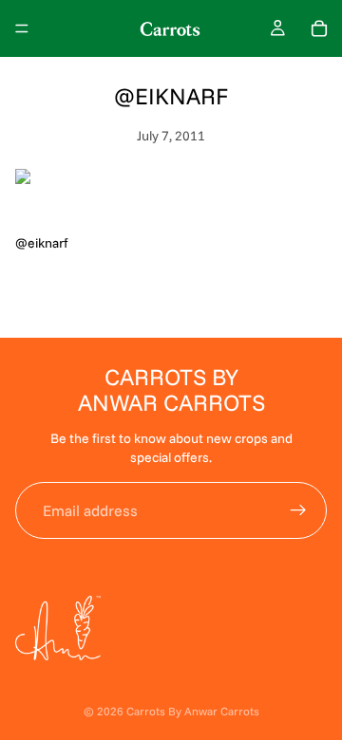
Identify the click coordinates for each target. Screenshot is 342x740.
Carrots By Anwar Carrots (192, 711)
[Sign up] (298, 510)
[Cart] (319, 28)
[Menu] (22, 28)
